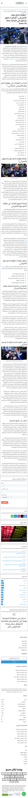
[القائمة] (2, 3)
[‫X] (22, 516)
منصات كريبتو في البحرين (22, 736)
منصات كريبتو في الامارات (22, 731)
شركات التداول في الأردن (22, 681)
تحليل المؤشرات (24, 650)
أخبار (26, 750)
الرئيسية (24, 9)
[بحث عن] (26, 3)
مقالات (20, 9)
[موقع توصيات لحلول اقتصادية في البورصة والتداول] (19, 3)
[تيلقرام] (15, 516)
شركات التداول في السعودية (21, 670)
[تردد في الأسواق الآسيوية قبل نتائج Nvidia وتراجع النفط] (14, 534)
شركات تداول (23, 597)
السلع (25, 587)
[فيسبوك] (25, 516)
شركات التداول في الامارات (21, 672)
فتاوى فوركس (23, 604)
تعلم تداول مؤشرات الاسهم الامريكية (10, 9)
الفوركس (24, 599)
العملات (24, 580)
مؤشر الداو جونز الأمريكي (13, 59)
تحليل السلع (24, 643)
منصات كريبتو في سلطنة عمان (21, 738)
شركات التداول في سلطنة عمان (20, 677)
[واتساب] (12, 516)
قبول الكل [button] (5, 795)
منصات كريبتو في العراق (22, 740)
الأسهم (24, 592)
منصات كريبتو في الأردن (22, 743)
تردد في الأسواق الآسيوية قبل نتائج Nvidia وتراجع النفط (14, 539)
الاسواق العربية (22, 594)
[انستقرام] (18, 516)
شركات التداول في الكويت (22, 675)
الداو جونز (4, 267)
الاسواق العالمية (22, 585)
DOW (26, 240)
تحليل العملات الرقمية (22, 648)
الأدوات (24, 602)
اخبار (25, 583)
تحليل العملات (24, 645)
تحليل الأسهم (24, 641)
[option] (14, 534)
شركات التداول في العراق (22, 679)
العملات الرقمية (22, 590)
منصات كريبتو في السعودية (21, 729)
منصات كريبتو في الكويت (22, 734)
